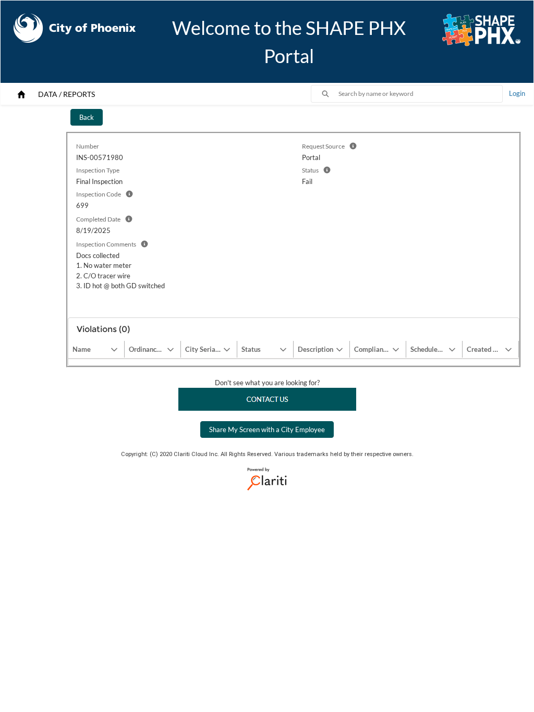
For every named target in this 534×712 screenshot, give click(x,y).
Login (517, 93)
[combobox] (420, 93)
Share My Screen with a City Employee (267, 429)
